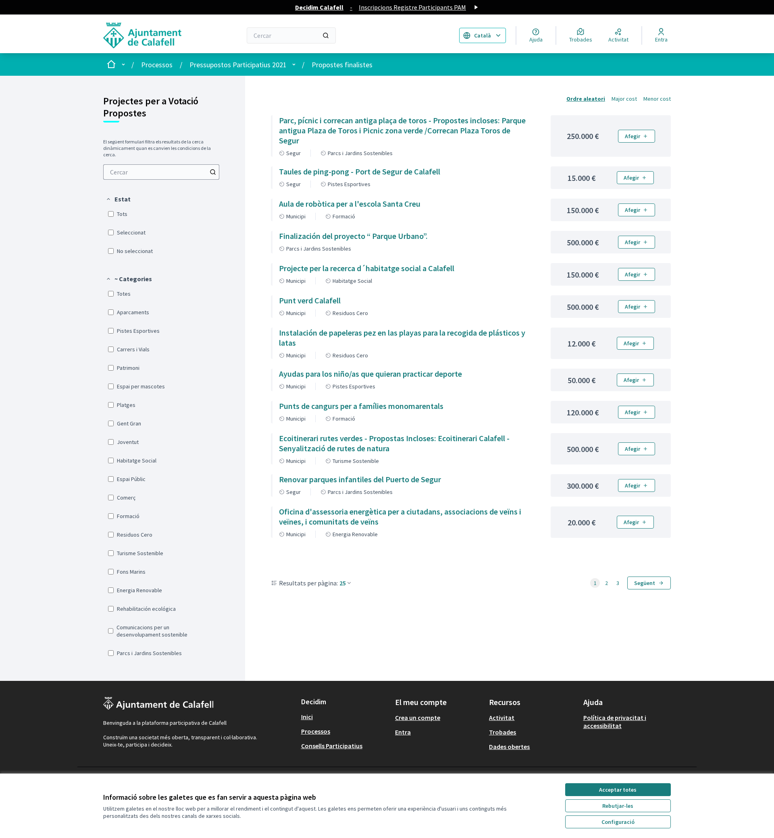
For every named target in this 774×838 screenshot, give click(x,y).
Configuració (618, 822)
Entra (403, 732)
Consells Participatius (331, 746)
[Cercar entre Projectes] (213, 172)
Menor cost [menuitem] (657, 98)
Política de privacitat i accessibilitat (614, 722)
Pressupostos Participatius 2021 (238, 64)
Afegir (632, 136)
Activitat (501, 718)
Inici (307, 717)
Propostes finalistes (342, 64)
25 (342, 583)
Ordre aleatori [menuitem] (585, 98)
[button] (118, 199)
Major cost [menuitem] (624, 98)
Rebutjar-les (617, 805)
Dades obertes (509, 747)
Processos (157, 64)
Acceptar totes (618, 789)
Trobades (502, 732)
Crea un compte (417, 718)
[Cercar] (325, 35)
